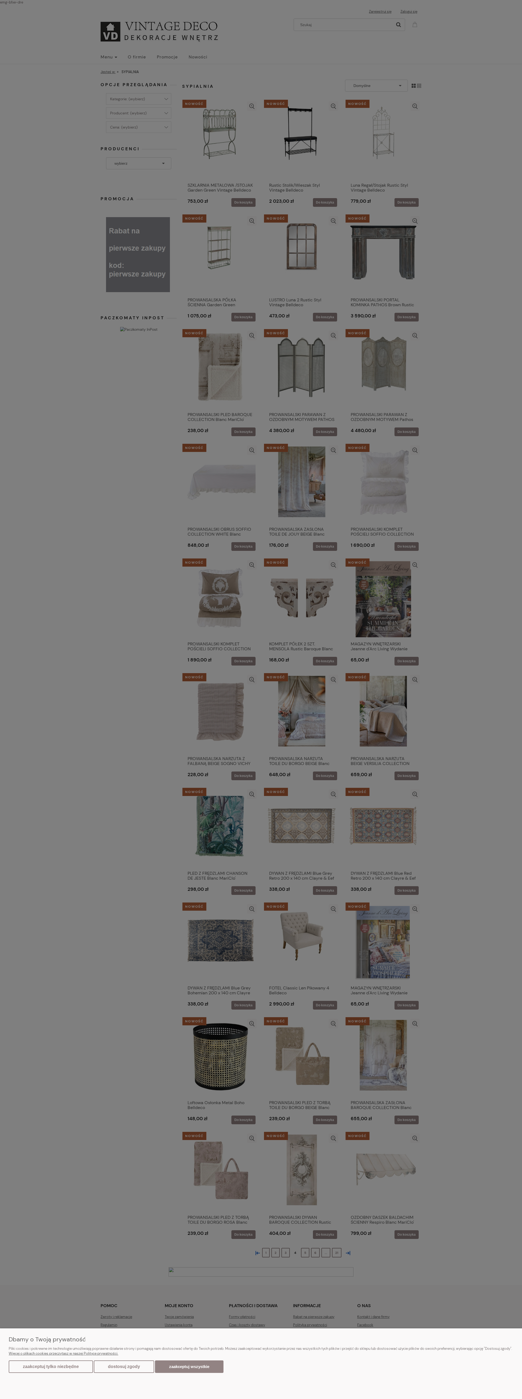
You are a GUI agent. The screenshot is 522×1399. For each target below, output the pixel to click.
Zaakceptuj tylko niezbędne (51, 1366)
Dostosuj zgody (124, 1366)
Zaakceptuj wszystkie (189, 1366)
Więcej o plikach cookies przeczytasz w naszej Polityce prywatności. (63, 1353)
